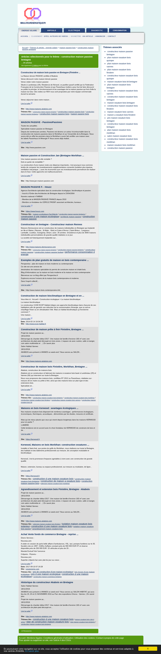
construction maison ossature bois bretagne (122, 98)
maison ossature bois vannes (120, 112)
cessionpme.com (32, 569)
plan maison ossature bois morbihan (119, 131)
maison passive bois (80, 114)
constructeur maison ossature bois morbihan (79, 398)
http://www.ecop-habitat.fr (36, 324)
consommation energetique (119, 31)
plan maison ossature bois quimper (119, 59)
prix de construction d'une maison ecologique (53, 572)
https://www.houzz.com (35, 211)
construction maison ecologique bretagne (47, 577)
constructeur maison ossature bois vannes (66, 400)
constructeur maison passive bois (71, 112)
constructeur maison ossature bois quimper (122, 77)
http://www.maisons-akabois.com (39, 109)
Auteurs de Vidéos (59, 36)
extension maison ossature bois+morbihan (55, 483)
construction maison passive (120, 148)
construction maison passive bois (54, 114)
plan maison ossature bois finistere (119, 71)
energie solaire (29, 31)
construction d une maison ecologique (40, 216)
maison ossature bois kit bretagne (122, 82)
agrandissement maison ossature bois (47, 529)
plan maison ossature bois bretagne (82, 622)
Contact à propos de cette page (110, 638)
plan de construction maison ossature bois (48, 622)
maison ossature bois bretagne (121, 103)
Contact (112, 36)
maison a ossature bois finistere (121, 115)
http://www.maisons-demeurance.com (41, 247)
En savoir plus (32, 651)
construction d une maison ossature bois (53, 478)
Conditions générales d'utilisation (58, 638)
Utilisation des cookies (85, 638)
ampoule (51, 30)
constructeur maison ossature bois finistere (35, 400)
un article (88, 36)
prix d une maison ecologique (46, 574)
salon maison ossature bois (119, 136)
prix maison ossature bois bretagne (118, 119)
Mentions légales (34, 638)
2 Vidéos (35, 65)
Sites (46, 36)
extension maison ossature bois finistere (46, 524)
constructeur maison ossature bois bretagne (48, 398)
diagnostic (97, 30)
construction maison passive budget (49, 252)
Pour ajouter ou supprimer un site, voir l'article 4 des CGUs (45, 640)
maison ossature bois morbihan (121, 145)
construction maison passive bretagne (72, 214)
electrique (74, 30)
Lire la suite (26, 103)
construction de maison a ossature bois (60, 481)
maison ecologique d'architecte (45, 214)
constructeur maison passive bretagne (44, 112)
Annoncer (100, 36)
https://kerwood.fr (33, 439)
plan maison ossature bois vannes (119, 65)
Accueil (24, 36)
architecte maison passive (71, 217)
